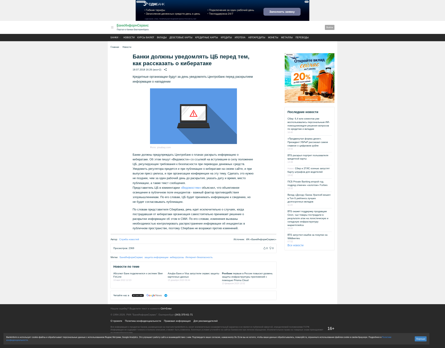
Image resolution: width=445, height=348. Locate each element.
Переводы (302, 37)
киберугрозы (177, 257)
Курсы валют (145, 37)
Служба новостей (129, 239)
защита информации (156, 257)
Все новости (296, 245)
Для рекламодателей (205, 320)
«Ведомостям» (191, 187)
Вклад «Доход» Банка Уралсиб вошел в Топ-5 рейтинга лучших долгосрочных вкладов (309, 198)
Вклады (162, 37)
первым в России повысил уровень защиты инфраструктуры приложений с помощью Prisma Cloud (247, 277)
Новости (129, 37)
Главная (115, 47)
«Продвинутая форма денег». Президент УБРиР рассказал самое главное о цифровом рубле (308, 142)
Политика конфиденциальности (143, 320)
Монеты (273, 37)
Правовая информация (177, 320)
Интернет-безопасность (199, 257)
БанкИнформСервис (131, 257)
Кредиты (226, 37)
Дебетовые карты (180, 37)
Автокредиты (256, 37)
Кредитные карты (206, 37)
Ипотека (240, 37)
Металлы (287, 37)
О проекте (116, 320)
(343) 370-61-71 (184, 314)
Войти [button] (329, 27)
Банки (114, 37)
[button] (112, 27)
